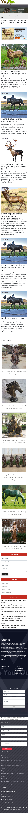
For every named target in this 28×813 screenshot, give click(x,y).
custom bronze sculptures (12, 719)
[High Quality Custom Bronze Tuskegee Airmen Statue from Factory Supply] (14, 459)
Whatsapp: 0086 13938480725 (9, 794)
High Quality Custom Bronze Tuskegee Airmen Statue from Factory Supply (14, 477)
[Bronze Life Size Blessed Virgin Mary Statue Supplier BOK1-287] (14, 531)
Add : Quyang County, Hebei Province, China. (13, 802)
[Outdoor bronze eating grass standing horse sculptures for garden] (14, 496)
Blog (8, 14)
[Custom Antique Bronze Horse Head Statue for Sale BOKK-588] (14, 390)
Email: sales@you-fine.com (8, 791)
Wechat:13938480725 (7, 799)
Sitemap (22, 809)
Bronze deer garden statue (18, 14)
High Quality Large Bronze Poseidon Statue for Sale (13, 611)
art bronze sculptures (11, 717)
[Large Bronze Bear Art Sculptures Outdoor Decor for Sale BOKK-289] (14, 425)
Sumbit (5, 574)
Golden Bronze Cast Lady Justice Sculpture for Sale (13, 616)
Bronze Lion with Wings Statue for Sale (10, 604)
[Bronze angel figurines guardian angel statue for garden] (14, 356)
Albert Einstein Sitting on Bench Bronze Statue (12, 605)
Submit (14, 706)
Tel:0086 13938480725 (7, 796)
